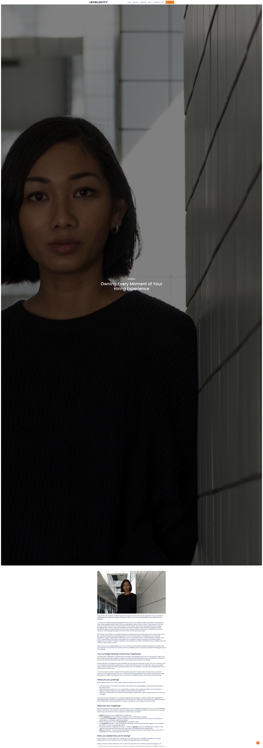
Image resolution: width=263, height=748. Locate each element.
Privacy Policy (161, 746)
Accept (155, 746)
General (131, 279)
